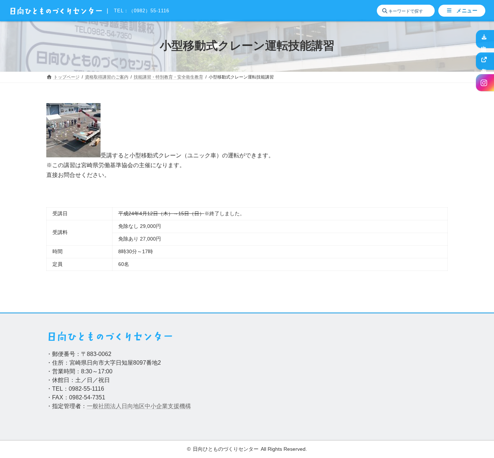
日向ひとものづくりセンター (226, 449)
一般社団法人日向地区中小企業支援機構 (139, 406)
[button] (461, 11)
